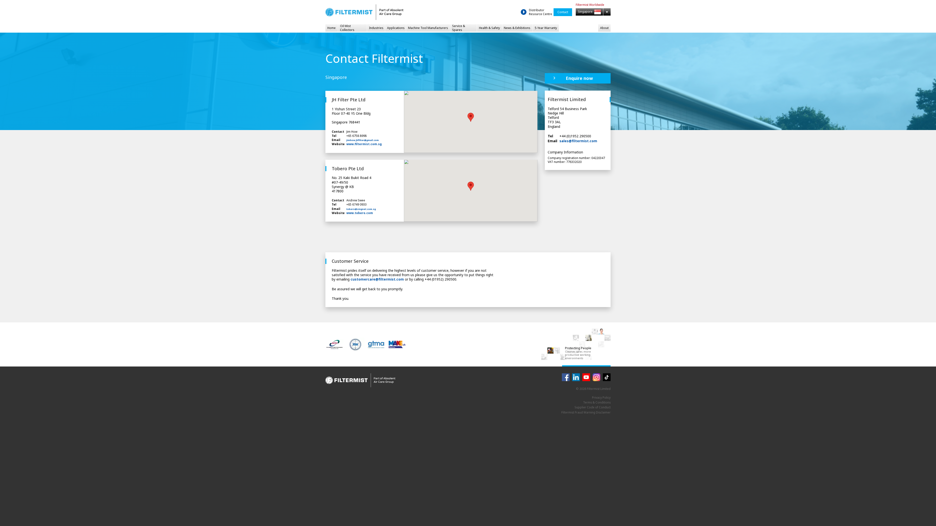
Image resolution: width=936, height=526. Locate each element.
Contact (562, 12)
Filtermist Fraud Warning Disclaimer (586, 412)
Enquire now (579, 78)
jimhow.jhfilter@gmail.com (362, 140)
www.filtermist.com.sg (364, 144)
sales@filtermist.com (578, 141)
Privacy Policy (601, 397)
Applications (396, 28)
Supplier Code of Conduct (593, 407)
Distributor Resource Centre (540, 12)
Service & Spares (458, 28)
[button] (471, 117)
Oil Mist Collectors (347, 28)
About (604, 28)
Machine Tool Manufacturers (428, 28)
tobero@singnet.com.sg (361, 209)
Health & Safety (489, 28)
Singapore (585, 12)
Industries (376, 28)
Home (331, 28)
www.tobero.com (359, 213)
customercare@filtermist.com (377, 279)
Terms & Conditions (597, 402)
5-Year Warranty (546, 28)
